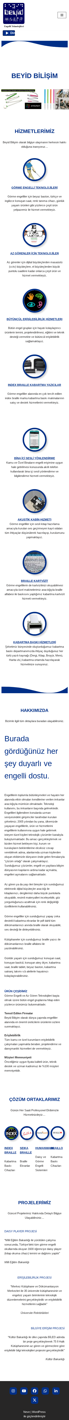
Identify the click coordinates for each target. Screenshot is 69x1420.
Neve (26, 1411)
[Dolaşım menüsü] (62, 15)
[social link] (13, 1391)
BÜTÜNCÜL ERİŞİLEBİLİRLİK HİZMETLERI (34, 319)
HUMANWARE (44, 1148)
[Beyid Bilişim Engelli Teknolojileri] (14, 15)
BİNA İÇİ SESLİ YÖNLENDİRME (34, 458)
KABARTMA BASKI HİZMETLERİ (34, 642)
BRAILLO (57, 1148)
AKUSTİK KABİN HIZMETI (34, 519)
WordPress (39, 1411)
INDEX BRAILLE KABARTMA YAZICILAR (34, 384)
